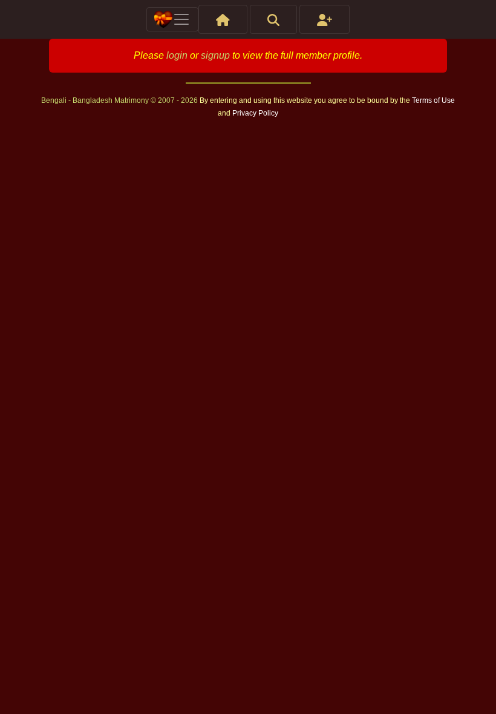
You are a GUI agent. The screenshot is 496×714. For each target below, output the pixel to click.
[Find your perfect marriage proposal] (273, 19)
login (177, 55)
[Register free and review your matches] (324, 19)
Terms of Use (433, 100)
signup (215, 55)
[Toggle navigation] (172, 19)
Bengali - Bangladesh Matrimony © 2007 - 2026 (120, 100)
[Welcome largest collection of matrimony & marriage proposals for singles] (223, 19)
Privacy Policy (255, 113)
